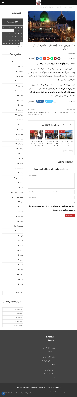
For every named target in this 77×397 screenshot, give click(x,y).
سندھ (21, 207)
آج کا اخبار (20, 71)
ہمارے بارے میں (18, 309)
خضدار (21, 163)
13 (9, 37)
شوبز (22, 212)
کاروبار (21, 236)
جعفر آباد (21, 149)
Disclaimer (34, 387)
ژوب (22, 188)
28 (12, 43)
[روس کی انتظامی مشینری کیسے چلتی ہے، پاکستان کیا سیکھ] (65, 135)
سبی (22, 202)
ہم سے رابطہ (19, 313)
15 (15, 37)
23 (18, 40)
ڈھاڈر (22, 173)
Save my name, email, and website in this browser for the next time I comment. (52, 208)
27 (10, 43)
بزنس (22, 105)
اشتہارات (21, 76)
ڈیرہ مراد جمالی (19, 178)
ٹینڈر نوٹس (20, 144)
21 (12, 40)
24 (21, 40)
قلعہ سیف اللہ (20, 226)
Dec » (21, 46)
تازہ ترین (21, 129)
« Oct (18, 46)
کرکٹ (21, 246)
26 (7, 43)
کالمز (22, 241)
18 (3, 40)
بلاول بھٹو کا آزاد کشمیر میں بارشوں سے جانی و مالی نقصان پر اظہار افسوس (48, 361)
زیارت (21, 183)
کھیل (21, 255)
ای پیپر (21, 96)
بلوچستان (20, 110)
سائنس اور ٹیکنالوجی (18, 192)
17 (21, 37)
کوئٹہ (22, 265)
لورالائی (21, 275)
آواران (22, 67)
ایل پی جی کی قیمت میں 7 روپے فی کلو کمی (64, 112)
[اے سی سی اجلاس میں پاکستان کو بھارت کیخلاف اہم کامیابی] (51, 135)
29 (15, 43)
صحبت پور (20, 217)
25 (4, 43)
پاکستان (32, 131)
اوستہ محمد (20, 91)
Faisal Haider (62, 392)
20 (10, 40)
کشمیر (21, 250)
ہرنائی (21, 284)
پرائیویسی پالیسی (18, 325)
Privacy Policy (43, 387)
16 (18, 37)
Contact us (26, 387)
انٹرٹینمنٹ (20, 81)
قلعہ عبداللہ (20, 231)
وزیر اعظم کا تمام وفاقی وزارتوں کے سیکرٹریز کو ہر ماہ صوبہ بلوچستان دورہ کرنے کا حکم (38, 113)
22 (15, 40)
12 (6, 37)
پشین (21, 125)
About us (19, 387)
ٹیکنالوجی (20, 134)
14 (12, 37)
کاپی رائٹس (20, 317)
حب (22, 158)
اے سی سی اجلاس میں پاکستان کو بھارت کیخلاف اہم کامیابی (48, 374)
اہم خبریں (20, 86)
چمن (22, 154)
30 (18, 43)
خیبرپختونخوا (20, 168)
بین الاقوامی (62, 131)
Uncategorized (49, 131)
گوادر (22, 270)
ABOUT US (19, 293)
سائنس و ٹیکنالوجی (18, 197)
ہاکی (22, 279)
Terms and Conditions (54, 387)
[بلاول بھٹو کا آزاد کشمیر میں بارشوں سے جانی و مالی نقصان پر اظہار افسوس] (36, 135)
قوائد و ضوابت (19, 321)
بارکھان (21, 100)
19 (6, 40)
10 (21, 33)
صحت (21, 221)
